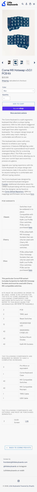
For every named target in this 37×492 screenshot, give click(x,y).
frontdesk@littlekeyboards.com (15, 462)
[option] (9, 62)
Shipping (5, 81)
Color (4, 87)
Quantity (5, 95)
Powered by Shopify (27, 486)
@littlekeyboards (9, 466)
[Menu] (34, 3)
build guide (20, 302)
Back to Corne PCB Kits (20, 448)
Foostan (5, 184)
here (30, 227)
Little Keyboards (14, 486)
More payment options (18, 113)
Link (26, 421)
